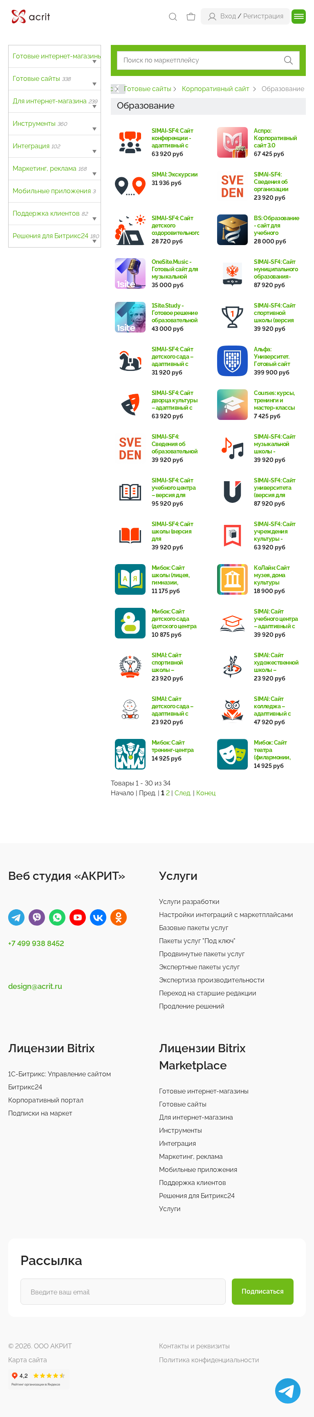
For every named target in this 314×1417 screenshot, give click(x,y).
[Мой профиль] (212, 16)
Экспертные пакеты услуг (199, 967)
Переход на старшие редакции (207, 993)
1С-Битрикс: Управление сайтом (59, 1074)
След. (183, 793)
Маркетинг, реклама (50, 168)
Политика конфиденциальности (209, 1360)
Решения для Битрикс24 (56, 236)
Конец (205, 793)
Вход (228, 16)
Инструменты (40, 123)
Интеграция (36, 146)
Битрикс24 (25, 1087)
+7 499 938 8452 (36, 943)
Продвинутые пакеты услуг (201, 954)
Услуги (170, 1209)
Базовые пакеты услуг (193, 928)
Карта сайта (27, 1360)
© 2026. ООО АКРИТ (40, 1346)
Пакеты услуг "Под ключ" (197, 941)
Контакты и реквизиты (194, 1346)
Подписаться (263, 1291)
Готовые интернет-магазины (62, 56)
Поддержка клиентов (50, 213)
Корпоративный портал (45, 1100)
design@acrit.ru (35, 986)
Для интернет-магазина (55, 101)
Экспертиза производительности (212, 980)
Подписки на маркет (40, 1113)
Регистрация (263, 16)
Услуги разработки (189, 902)
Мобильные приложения (54, 191)
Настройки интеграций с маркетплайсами (226, 915)
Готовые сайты (42, 79)
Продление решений (191, 1006)
